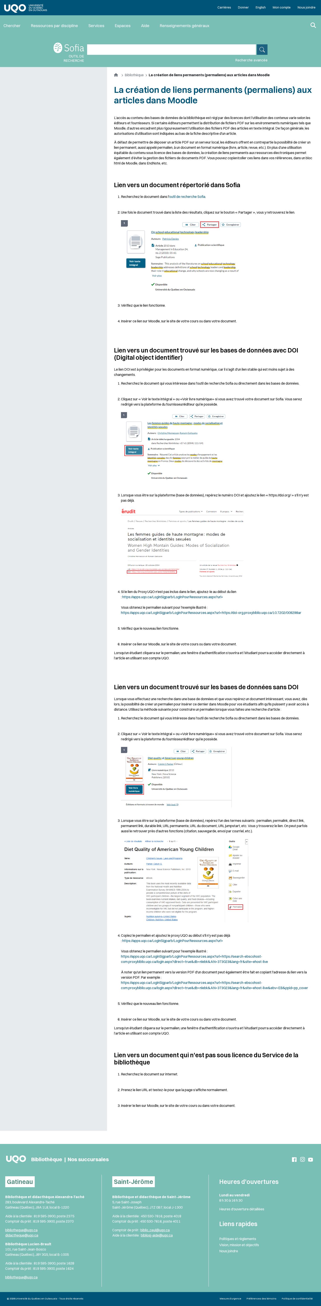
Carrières (224, 7)
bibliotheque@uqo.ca (21, 1230)
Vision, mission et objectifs (239, 1245)
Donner (243, 7)
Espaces (123, 25)
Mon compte (282, 7)
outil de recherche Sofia (187, 196)
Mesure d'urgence (230, 1298)
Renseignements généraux (184, 25)
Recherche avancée (251, 60)
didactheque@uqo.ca (21, 1235)
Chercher (12, 25)
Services (96, 25)
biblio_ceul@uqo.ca (155, 1230)
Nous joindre (307, 7)
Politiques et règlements (237, 1239)
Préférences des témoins (261, 1298)
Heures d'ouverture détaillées (241, 1209)
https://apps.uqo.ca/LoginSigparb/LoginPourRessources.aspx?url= (172, 597)
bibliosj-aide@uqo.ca (157, 1235)
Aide (145, 25)
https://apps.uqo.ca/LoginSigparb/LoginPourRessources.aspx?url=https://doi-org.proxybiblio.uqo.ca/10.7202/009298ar (211, 612)
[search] (262, 49)
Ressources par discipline (54, 25)
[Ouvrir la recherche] (313, 25)
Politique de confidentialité (297, 1298)
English (261, 7)
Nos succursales (88, 1159)
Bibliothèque (134, 75)
